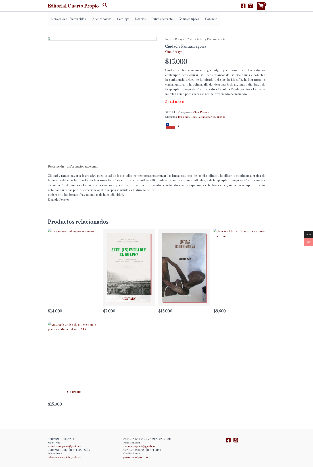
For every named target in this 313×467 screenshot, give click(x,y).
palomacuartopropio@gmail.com (64, 457)
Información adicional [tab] (82, 166)
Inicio (168, 39)
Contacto (211, 19)
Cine (189, 39)
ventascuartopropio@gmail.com (139, 446)
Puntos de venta (162, 19)
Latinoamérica (206, 117)
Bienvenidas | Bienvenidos (68, 19)
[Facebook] (243, 5)
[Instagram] (250, 5)
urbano (221, 117)
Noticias (140, 19)
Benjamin (183, 117)
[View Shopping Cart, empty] (261, 6)
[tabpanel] (102, 91)
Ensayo (179, 39)
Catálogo (123, 19)
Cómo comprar (189, 19)
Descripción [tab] (56, 166)
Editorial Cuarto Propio (73, 5)
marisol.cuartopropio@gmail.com (64, 446)
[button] (104, 6)
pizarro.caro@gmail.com (135, 457)
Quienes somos (101, 19)
